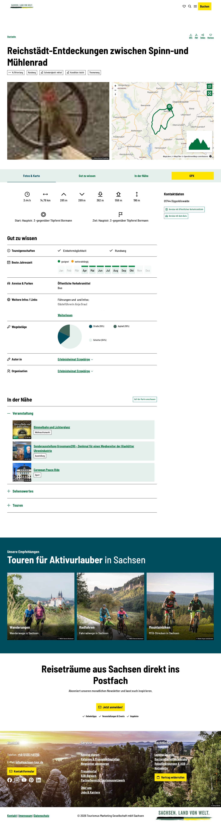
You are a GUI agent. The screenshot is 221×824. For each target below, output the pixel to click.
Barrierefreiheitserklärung (171, 759)
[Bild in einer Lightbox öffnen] (58, 121)
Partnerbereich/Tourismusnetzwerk (103, 780)
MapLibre (167, 156)
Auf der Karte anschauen (144, 399)
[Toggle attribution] (210, 156)
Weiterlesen (65, 315)
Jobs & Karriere (90, 792)
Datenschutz (41, 815)
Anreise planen (90, 754)
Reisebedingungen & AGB (170, 763)
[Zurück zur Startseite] (22, 6)
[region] (163, 121)
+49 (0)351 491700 (28, 754)
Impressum (25, 815)
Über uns (86, 788)
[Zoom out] (115, 90)
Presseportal (89, 771)
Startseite (11, 36)
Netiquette (161, 768)
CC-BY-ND (28, 437)
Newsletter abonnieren (95, 763)
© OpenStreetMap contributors (195, 156)
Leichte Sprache (165, 754)
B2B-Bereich (88, 775)
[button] (213, 820)
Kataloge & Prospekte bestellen (100, 759)
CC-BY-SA (28, 459)
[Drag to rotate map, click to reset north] (115, 94)
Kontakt (12, 815)
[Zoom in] (115, 86)
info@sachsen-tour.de (29, 762)
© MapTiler (176, 156)
